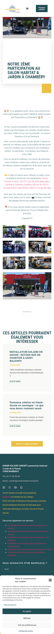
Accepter (27, 611)
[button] (50, 580)
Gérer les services (10, 605)
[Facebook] (15, 487)
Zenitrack (9, 184)
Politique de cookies (26, 631)
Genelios (19, 184)
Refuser (27, 618)
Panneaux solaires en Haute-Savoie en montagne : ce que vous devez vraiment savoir (27, 405)
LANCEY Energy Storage (39, 188)
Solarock (7, 497)
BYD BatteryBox (42, 181)
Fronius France (11, 181)
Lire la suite (15, 382)
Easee (45, 178)
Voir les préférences (27, 625)
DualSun (28, 184)
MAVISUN (22, 188)
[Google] (21, 487)
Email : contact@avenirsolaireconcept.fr (21, 481)
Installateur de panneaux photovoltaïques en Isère (29, 549)
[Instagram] (9, 487)
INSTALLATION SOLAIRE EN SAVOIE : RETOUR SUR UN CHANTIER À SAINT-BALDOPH (26, 356)
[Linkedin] (3, 487)
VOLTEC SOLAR (26, 181)
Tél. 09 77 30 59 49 (11, 476)
